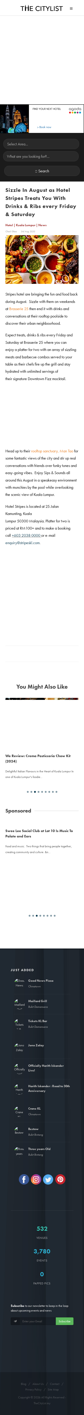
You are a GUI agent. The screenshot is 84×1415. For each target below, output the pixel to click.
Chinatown (34, 986)
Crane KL (34, 1108)
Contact (54, 1384)
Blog (23, 1384)
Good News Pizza (40, 981)
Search (43, 170)
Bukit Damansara (38, 1007)
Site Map (53, 1389)
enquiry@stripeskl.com (22, 542)
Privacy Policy (33, 1389)
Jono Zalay (36, 1045)
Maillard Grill (37, 1001)
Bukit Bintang (35, 1135)
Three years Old (39, 1149)
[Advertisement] (42, 60)
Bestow (33, 1129)
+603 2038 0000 (26, 535)
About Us (38, 1384)
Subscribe (65, 1321)
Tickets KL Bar (37, 1021)
